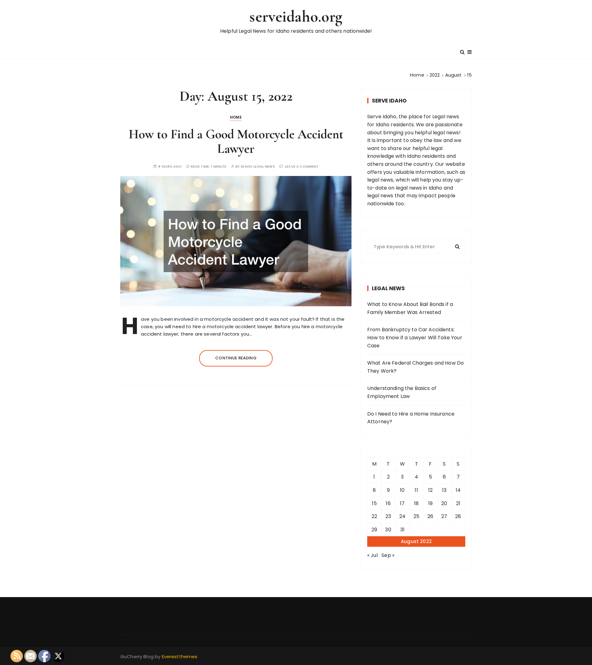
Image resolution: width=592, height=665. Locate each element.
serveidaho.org (295, 16)
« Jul (372, 555)
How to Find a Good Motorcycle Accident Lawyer (236, 141)
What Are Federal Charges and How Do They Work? (415, 366)
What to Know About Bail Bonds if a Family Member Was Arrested (410, 308)
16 (388, 503)
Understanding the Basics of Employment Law (401, 392)
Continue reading (235, 358)
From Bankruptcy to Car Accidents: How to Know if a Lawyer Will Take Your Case (414, 337)
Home (236, 117)
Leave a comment (302, 166)
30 (388, 529)
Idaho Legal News (258, 166)
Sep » (387, 555)
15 (374, 503)
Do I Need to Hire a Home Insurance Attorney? (410, 417)
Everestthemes (180, 656)
